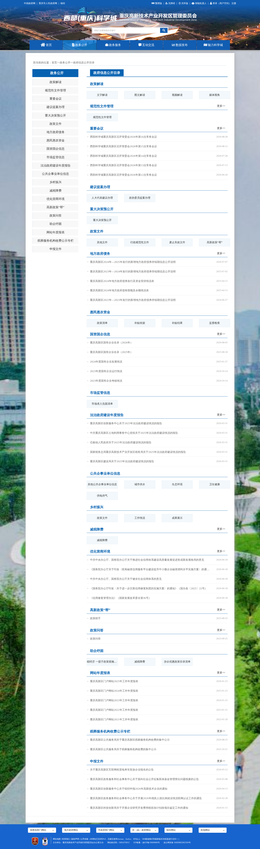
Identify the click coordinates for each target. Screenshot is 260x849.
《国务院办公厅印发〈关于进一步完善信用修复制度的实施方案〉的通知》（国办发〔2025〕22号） (148, 588)
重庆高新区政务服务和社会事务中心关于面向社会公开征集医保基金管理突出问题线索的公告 (144, 779)
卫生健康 (214, 484)
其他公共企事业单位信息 (102, 484)
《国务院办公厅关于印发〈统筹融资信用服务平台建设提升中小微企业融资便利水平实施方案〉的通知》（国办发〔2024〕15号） (150, 569)
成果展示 (177, 518)
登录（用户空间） (222, 3)
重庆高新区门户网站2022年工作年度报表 (114, 709)
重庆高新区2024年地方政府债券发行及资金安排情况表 (122, 281)
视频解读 (177, 95)
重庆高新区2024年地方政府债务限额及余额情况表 (119, 290)
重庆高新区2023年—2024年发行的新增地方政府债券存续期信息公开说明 (133, 271)
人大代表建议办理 (102, 197)
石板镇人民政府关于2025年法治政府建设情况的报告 (120, 442)
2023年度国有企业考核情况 (106, 380)
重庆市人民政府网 (48, 3)
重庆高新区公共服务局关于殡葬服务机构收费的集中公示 (123, 749)
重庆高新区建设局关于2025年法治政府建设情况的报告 (122, 461)
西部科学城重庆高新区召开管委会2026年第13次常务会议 (123, 165)
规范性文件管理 (55, 90)
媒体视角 (214, 95)
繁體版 (158, 3)
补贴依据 (139, 323)
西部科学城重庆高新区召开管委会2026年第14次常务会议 (123, 155)
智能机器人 (201, 3)
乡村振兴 (56, 182)
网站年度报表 (56, 232)
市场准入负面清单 (102, 403)
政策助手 (95, 618)
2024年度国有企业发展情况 (106, 361)
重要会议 (56, 98)
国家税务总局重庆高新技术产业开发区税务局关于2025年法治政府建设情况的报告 (138, 452)
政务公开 (80, 45)
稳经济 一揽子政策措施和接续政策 (102, 661)
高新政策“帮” (55, 207)
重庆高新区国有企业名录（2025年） (111, 352)
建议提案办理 (56, 107)
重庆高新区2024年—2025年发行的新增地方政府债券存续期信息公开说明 (133, 262)
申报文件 (56, 249)
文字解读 (102, 95)
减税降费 (56, 190)
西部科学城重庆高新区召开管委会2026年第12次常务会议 (123, 174)
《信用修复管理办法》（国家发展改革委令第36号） (120, 598)
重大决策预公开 (55, 115)
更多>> (221, 105)
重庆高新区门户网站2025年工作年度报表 (114, 681)
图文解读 (139, 95)
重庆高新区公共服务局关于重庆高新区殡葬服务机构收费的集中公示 (130, 739)
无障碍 (171, 3)
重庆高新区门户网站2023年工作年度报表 (114, 700)
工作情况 (139, 518)
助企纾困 (56, 224)
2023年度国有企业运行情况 (106, 371)
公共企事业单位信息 (55, 174)
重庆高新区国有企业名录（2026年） (111, 342)
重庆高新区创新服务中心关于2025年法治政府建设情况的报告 (126, 423)
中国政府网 (29, 3)
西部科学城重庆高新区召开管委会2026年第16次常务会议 (123, 136)
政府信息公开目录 (106, 73)
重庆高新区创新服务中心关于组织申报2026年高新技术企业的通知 (128, 788)
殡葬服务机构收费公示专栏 (55, 240)
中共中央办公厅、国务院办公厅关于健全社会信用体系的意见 (126, 578)
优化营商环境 (56, 199)
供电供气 (102, 495)
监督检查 (214, 323)
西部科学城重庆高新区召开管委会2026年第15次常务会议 (123, 146)
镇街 (62, 3)
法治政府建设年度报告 (56, 165)
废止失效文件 (177, 242)
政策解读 (56, 82)
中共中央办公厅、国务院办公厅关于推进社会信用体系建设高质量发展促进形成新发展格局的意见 (147, 559)
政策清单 (102, 323)
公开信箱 (84, 839)
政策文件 (56, 124)
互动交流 (147, 45)
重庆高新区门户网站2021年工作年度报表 (114, 719)
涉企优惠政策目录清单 (177, 661)
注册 (234, 3)
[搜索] (163, 30)
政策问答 (56, 215)
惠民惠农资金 (56, 140)
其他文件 (102, 242)
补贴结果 (177, 323)
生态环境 (177, 484)
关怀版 (184, 3)
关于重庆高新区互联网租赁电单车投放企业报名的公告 (122, 769)
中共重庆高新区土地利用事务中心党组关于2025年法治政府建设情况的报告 (134, 432)
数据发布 (181, 45)
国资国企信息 (56, 148)
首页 (48, 45)
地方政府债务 (56, 132)
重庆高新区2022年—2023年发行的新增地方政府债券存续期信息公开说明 (133, 300)
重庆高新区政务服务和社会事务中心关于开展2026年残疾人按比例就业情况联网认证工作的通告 (146, 798)
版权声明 (75, 839)
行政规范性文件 (139, 242)
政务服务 (114, 45)
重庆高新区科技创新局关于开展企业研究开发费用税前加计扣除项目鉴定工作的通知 (139, 807)
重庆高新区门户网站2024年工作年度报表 (114, 690)
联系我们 (66, 839)
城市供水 (139, 484)
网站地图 (57, 839)
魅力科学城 (215, 45)
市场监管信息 (56, 157)
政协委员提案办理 (139, 197)
